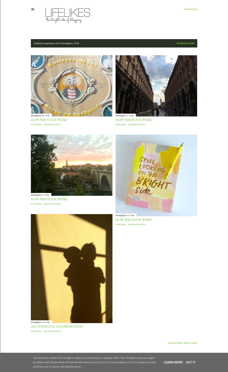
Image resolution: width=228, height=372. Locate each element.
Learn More (173, 362)
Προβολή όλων (185, 43)
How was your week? (49, 120)
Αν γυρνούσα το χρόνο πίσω (57, 326)
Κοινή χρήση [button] (36, 124)
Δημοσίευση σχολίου (52, 124)
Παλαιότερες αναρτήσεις (182, 343)
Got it (191, 362)
